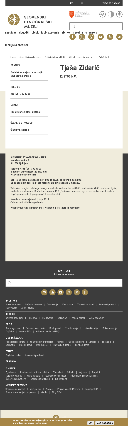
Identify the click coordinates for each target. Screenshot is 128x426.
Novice (49, 389)
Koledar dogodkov (14, 317)
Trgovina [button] (77, 32)
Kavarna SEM (25, 331)
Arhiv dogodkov (96, 317)
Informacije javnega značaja (84, 375)
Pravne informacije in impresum (20, 392)
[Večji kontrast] (111, 14)
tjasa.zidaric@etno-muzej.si (25, 111)
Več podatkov (105, 423)
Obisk (8, 324)
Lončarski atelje (90, 328)
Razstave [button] (11, 32)
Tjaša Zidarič (103, 57)
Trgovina (11, 361)
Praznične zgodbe (62, 344)
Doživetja (10, 344)
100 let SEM (61, 378)
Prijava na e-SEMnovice (68, 389)
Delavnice (62, 317)
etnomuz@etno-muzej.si (34, 171)
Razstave (11, 300)
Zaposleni (58, 372)
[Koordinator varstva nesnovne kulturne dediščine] (83, 14)
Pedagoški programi (15, 341)
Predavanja (47, 317)
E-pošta (119, 35)
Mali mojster (42, 344)
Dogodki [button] (24, 32)
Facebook (85, 290)
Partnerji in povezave (68, 207)
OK (91, 423)
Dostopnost (55, 328)
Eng (81, 3)
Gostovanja (52, 304)
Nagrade (49, 207)
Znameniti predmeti (34, 355)
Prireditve (32, 317)
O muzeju (10, 368)
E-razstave (67, 304)
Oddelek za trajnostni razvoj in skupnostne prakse (88, 57)
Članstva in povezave (15, 378)
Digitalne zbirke (13, 355)
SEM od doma (82, 344)
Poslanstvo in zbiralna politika (34, 372)
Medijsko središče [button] (17, 45)
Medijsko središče (16, 385)
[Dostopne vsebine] (119, 14)
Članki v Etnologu (19, 129)
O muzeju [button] (91, 32)
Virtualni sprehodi (85, 304)
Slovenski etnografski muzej (30, 57)
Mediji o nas (35, 389)
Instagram (69, 290)
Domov (13, 57)
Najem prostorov (13, 375)
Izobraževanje (14, 337)
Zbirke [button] (66, 32)
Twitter (77, 290)
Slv (71, 3)
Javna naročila (33, 375)
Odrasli (60, 341)
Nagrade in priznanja (40, 378)
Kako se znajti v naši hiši (47, 331)
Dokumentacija (109, 328)
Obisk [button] (35, 32)
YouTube (101, 35)
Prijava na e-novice (110, 3)
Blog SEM (57, 392)
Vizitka (44, 392)
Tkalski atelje (71, 328)
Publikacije (106, 341)
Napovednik (11, 307)
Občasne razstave (33, 304)
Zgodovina (10, 372)
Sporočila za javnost (15, 389)
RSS (109, 35)
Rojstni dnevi (25, 344)
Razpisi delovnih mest (55, 375)
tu (42, 202)
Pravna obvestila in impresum (26, 207)
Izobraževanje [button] (50, 32)
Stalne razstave (13, 304)
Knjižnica (9, 331)
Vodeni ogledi (78, 317)
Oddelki (70, 372)
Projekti (96, 372)
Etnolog (92, 341)
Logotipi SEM (91, 389)
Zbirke (9, 351)
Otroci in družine (76, 341)
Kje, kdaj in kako (13, 328)
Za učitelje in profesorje (41, 341)
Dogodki (10, 314)
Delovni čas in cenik (35, 328)
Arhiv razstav (27, 307)
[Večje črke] (102, 14)
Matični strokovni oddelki (55, 57)
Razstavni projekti (107, 304)
